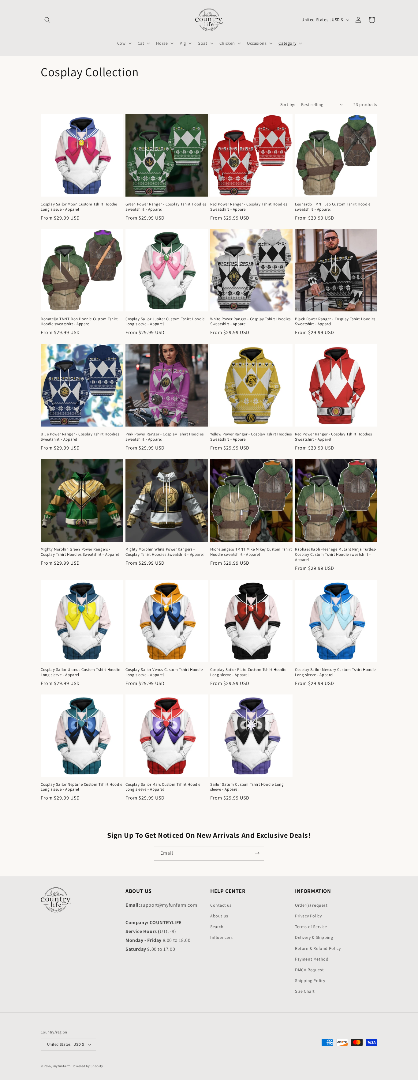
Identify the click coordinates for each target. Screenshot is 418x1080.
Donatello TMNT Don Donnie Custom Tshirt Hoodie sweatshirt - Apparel (79, 322)
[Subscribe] (257, 853)
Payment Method (311, 959)
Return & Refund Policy (318, 948)
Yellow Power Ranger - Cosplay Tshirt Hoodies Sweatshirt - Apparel (251, 437)
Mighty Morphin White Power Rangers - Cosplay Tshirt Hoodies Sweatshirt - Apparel (164, 552)
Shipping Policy (310, 980)
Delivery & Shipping (314, 937)
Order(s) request (311, 905)
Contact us (221, 905)
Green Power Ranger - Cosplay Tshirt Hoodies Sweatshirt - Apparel (165, 207)
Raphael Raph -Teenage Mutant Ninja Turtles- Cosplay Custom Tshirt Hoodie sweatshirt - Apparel (335, 554)
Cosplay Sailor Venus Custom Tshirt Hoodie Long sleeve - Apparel (164, 672)
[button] (47, 20)
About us (219, 916)
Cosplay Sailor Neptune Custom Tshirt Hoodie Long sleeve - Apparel (81, 787)
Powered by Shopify (87, 1066)
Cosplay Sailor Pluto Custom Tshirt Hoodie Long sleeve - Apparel (248, 672)
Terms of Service (311, 926)
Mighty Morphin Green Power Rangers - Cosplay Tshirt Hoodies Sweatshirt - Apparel (80, 552)
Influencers (221, 937)
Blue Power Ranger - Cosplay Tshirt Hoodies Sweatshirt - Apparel (80, 437)
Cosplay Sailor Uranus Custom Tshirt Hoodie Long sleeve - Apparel (80, 672)
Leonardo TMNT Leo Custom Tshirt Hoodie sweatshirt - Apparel (333, 207)
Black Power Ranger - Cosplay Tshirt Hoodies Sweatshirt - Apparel (335, 322)
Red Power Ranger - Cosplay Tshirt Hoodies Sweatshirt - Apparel (248, 207)
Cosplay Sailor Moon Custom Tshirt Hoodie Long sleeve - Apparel (79, 207)
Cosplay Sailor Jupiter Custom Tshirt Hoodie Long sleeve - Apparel (165, 322)
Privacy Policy (308, 916)
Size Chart (305, 991)
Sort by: (287, 104)
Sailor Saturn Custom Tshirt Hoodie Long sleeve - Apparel (247, 787)
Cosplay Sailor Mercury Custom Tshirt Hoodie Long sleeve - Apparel (335, 672)
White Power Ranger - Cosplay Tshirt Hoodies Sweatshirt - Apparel (250, 322)
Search (217, 926)
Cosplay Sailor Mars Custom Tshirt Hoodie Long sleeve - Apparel (162, 787)
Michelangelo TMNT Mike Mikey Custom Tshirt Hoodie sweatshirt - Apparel (251, 552)
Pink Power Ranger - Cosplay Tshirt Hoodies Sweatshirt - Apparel (164, 437)
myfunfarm (62, 1066)
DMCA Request (309, 970)
